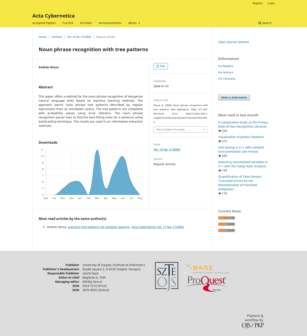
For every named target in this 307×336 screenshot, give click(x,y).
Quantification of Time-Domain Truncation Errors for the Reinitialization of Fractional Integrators (239, 183)
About (132, 23)
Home (42, 37)
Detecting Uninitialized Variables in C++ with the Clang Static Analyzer (243, 164)
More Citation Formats (170, 129)
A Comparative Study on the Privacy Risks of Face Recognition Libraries (243, 124)
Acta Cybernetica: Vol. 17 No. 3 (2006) (158, 227)
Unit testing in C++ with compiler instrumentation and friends (241, 149)
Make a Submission (234, 97)
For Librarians (226, 78)
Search (266, 23)
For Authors (225, 72)
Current (67, 23)
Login (271, 3)
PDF (162, 66)
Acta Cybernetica (53, 15)
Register (257, 3)
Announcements (110, 23)
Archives (86, 23)
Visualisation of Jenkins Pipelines (241, 137)
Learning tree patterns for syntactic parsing (99, 227)
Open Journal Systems (233, 42)
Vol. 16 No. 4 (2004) (79, 37)
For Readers (225, 66)
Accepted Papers (44, 23)
